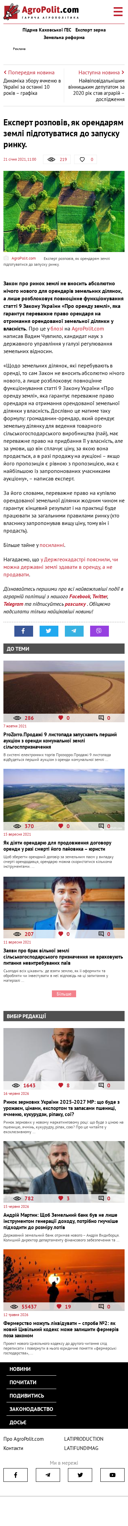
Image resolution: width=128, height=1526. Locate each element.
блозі (57, 328)
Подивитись (27, 1395)
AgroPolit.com (88, 328)
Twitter (99, 596)
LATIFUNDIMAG (81, 1448)
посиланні (52, 544)
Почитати (23, 1382)
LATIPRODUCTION (83, 1439)
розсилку (76, 603)
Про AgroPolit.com (23, 1439)
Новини (20, 1368)
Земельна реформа (64, 37)
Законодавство (31, 1408)
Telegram (13, 603)
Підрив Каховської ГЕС (47, 30)
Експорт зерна (90, 30)
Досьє (18, 1422)
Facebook (79, 596)
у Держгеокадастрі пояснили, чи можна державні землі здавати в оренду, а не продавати (60, 567)
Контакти (13, 1448)
